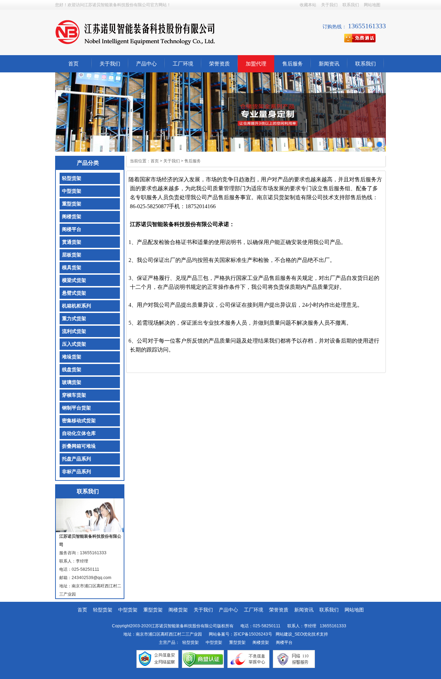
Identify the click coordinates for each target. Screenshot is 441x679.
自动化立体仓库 (79, 433)
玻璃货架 (71, 382)
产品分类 (88, 163)
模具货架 (71, 267)
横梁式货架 (74, 280)
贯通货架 (71, 242)
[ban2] (379, 144)
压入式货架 (74, 344)
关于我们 (329, 4)
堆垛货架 (71, 356)
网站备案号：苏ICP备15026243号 (240, 634)
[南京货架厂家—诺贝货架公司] (135, 32)
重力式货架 (74, 318)
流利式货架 (74, 331)
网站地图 (372, 4)
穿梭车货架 (74, 395)
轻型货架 (71, 178)
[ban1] (370, 144)
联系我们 (350, 4)
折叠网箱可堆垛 (79, 446)
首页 (73, 64)
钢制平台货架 (76, 408)
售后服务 (292, 64)
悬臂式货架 (74, 293)
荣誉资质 (219, 64)
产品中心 (146, 64)
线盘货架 (71, 369)
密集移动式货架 (79, 420)
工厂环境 (183, 64)
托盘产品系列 (76, 459)
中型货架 (71, 191)
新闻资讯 (329, 64)
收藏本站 (308, 4)
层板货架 (71, 254)
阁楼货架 (71, 216)
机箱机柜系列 (76, 305)
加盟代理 (256, 64)
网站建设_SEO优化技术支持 (302, 634)
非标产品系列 (76, 471)
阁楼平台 (71, 229)
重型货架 (71, 203)
